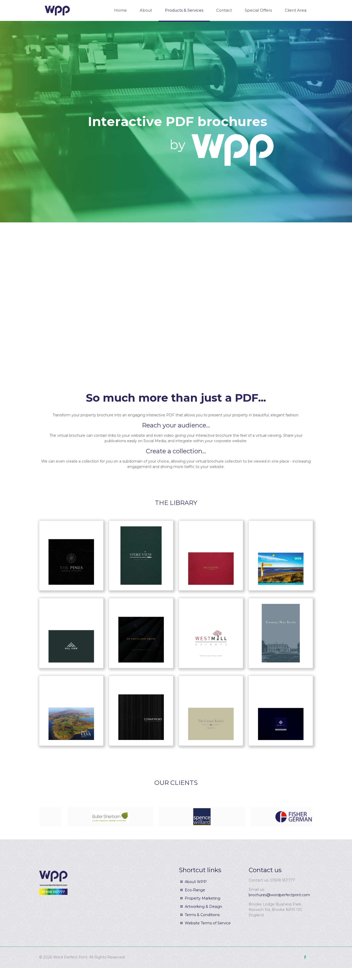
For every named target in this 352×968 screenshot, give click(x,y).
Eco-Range (195, 890)
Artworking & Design (203, 906)
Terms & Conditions (202, 914)
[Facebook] (305, 957)
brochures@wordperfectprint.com (279, 895)
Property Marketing (202, 898)
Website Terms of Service (208, 923)
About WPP (196, 881)
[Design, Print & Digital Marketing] (57, 10)
